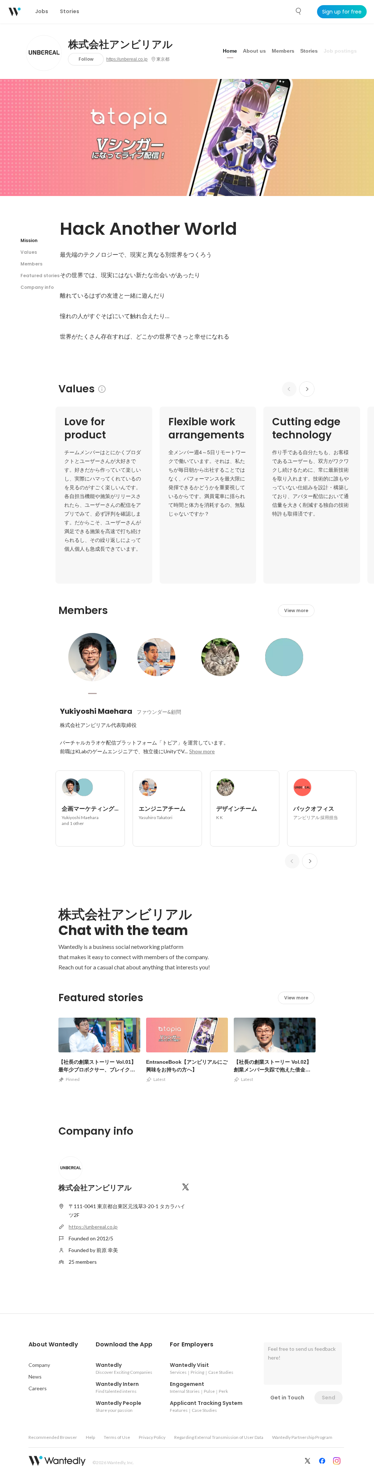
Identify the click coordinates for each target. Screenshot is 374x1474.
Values (28, 252)
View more (296, 610)
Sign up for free (342, 11)
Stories (309, 51)
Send (328, 1397)
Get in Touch (287, 1397)
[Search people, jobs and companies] (298, 11)
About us (254, 51)
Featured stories (40, 275)
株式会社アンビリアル (120, 44)
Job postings (340, 51)
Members (283, 51)
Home (230, 51)
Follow (86, 59)
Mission (29, 240)
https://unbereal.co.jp (127, 59)
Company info (37, 287)
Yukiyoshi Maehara (96, 711)
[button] (53, 1344)
